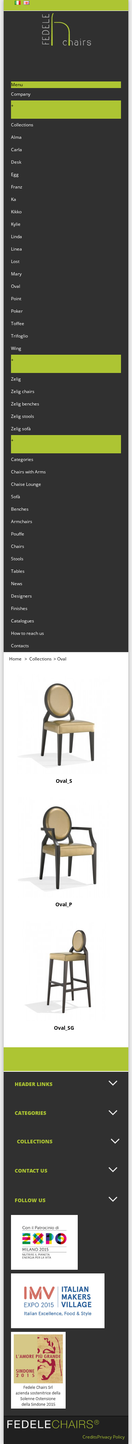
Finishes (19, 608)
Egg (15, 174)
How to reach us (27, 633)
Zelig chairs (22, 391)
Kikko (16, 212)
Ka (13, 199)
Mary (16, 274)
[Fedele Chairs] (66, 44)
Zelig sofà (21, 429)
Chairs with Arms (28, 472)
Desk (16, 162)
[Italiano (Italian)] (17, 3)
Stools (17, 559)
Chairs (17, 546)
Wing (16, 348)
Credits (89, 1437)
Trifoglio (19, 336)
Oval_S (64, 781)
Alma (16, 137)
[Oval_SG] (63, 971)
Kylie (16, 224)
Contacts (20, 646)
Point (16, 299)
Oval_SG (64, 1028)
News (16, 583)
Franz (16, 187)
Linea (16, 249)
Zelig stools (22, 416)
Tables (18, 571)
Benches (20, 509)
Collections (22, 125)
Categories (22, 459)
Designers (21, 596)
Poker (17, 311)
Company (20, 94)
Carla (16, 149)
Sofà (15, 497)
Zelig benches (25, 404)
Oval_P (63, 904)
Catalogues (22, 621)
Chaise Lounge (26, 484)
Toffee (17, 323)
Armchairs (21, 521)
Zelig (16, 379)
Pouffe (17, 534)
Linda (16, 236)
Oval (15, 286)
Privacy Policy (111, 1437)
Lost (15, 261)
